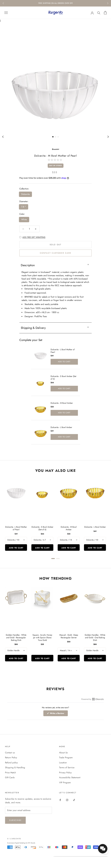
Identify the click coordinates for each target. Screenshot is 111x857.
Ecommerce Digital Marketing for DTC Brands (21, 843)
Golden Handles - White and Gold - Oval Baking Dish (95, 637)
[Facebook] (60, 800)
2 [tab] (55, 136)
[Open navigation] (6, 12)
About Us (63, 752)
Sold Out (55, 244)
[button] (55, 159)
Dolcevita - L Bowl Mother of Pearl (63, 350)
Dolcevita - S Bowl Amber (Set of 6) (63, 377)
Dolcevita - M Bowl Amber (62, 403)
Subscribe (15, 820)
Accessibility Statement (69, 777)
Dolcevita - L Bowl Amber (61, 427)
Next (108, 3)
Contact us (10, 752)
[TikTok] (74, 800)
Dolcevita (25, 194)
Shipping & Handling (15, 767)
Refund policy (11, 762)
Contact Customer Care (55, 253)
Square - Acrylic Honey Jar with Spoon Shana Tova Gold (42, 637)
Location (63, 762)
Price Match (10, 772)
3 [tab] (58, 136)
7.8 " (23, 206)
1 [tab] (52, 136)
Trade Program (66, 757)
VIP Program (65, 782)
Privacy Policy (65, 772)
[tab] (53, 558)
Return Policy (11, 757)
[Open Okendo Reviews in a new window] (92, 699)
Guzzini (55, 149)
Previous (3, 3)
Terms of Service (66, 767)
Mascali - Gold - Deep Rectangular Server (68, 636)
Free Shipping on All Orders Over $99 (55, 3)
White (24, 219)
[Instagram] (67, 800)
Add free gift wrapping (33, 237)
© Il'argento (14, 838)
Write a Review (58, 714)
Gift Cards (10, 777)
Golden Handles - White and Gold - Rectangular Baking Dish (16, 637)
